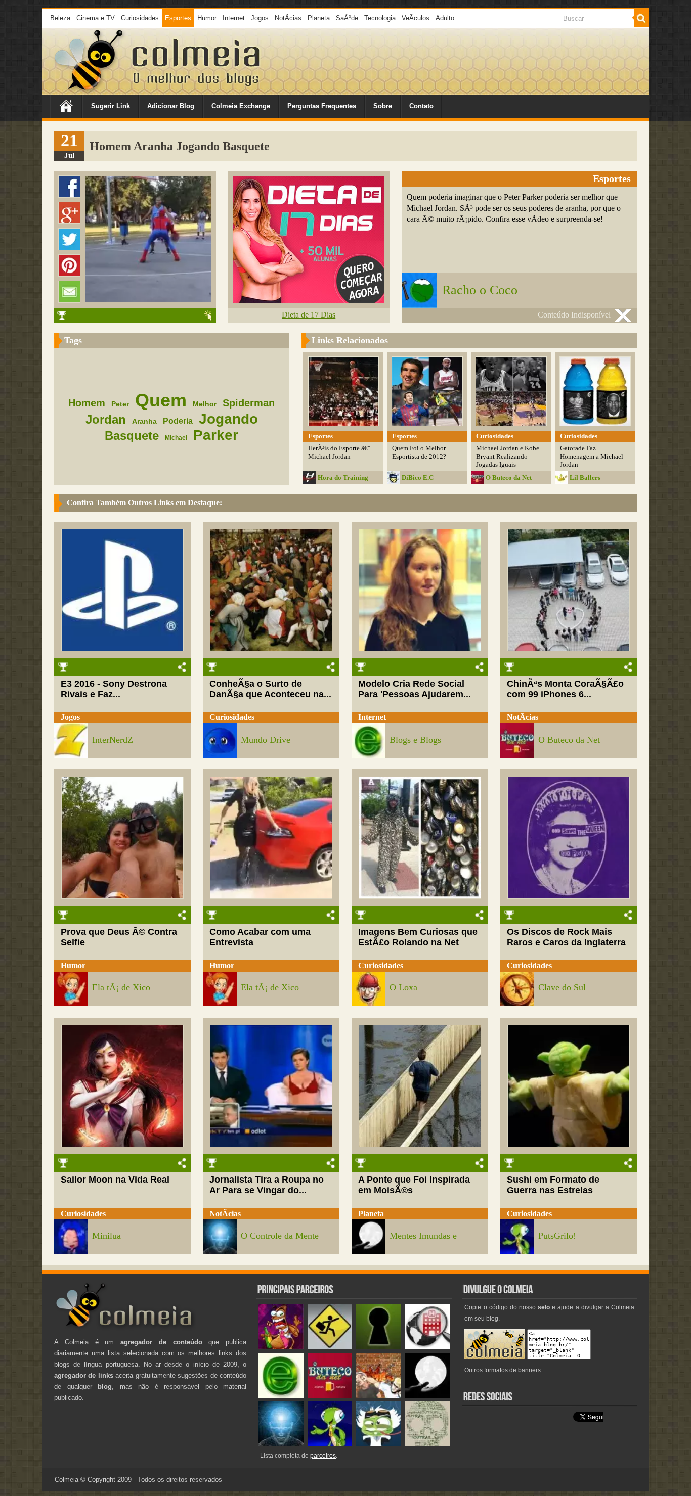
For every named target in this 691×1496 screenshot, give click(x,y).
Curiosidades (140, 18)
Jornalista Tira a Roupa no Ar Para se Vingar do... (266, 1184)
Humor (207, 18)
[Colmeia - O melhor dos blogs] (89, 90)
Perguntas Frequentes (321, 106)
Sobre (382, 106)
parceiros (323, 1455)
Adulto (445, 18)
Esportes (178, 18)
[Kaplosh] (378, 1395)
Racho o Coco (479, 290)
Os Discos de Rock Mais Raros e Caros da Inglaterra (566, 937)
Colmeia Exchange (240, 106)
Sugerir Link (110, 106)
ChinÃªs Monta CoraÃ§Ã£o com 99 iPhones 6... (565, 688)
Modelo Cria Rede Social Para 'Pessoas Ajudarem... (414, 688)
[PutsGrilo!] (330, 1444)
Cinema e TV (95, 18)
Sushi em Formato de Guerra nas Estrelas (553, 1184)
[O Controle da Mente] (281, 1444)
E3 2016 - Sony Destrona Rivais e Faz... (114, 688)
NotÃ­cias (288, 18)
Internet (234, 18)
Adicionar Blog (170, 106)
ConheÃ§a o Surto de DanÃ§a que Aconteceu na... (270, 688)
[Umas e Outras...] (427, 1444)
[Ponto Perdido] (378, 1346)
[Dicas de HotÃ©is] (427, 1346)
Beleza (60, 18)
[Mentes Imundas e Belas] (427, 1395)
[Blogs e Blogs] (281, 1395)
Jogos (260, 18)
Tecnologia (380, 18)
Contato (421, 106)
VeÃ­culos (415, 18)
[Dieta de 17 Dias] (308, 300)
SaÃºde (347, 18)
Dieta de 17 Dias (308, 314)
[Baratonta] (281, 1346)
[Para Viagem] (330, 1346)
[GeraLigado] (378, 1444)
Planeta (319, 18)
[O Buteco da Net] (330, 1395)
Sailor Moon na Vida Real (115, 1179)
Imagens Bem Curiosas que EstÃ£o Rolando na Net (418, 937)
